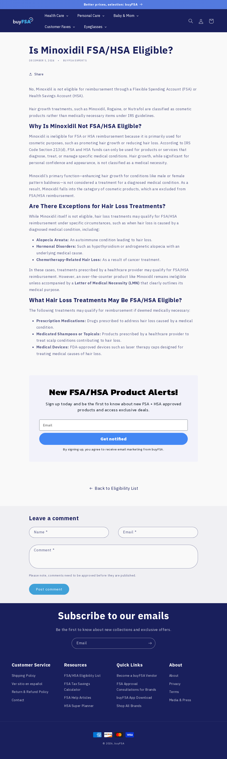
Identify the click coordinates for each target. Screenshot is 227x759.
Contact (18, 700)
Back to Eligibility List (116, 488)
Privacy (174, 684)
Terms (174, 692)
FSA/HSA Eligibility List (82, 675)
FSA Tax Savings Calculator (77, 687)
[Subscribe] (150, 643)
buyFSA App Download (134, 697)
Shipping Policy (24, 675)
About (174, 675)
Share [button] (38, 74)
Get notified (113, 439)
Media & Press (180, 700)
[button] (191, 21)
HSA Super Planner (79, 706)
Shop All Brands (129, 706)
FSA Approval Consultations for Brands (136, 687)
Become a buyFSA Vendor (137, 675)
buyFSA (119, 743)
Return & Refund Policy (30, 692)
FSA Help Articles (77, 697)
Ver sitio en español (27, 684)
